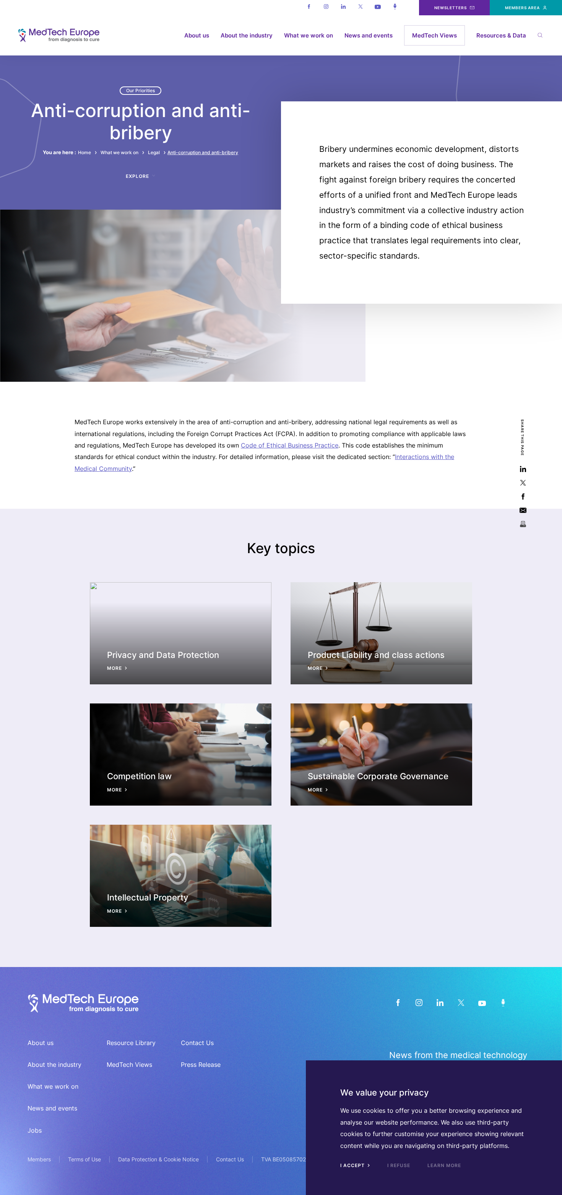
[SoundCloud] (503, 1002)
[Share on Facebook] (523, 496)
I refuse (398, 1165)
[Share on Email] (523, 510)
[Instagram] (326, 7)
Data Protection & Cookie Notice (158, 1159)
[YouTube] (482, 1002)
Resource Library (131, 1043)
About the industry (247, 35)
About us (196, 35)
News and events (368, 35)
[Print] (523, 524)
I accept (353, 1165)
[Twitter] (360, 7)
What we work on (308, 35)
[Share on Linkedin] (523, 468)
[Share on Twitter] (523, 482)
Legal (154, 152)
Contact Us (197, 1043)
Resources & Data (501, 35)
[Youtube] (377, 7)
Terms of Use (84, 1159)
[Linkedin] (343, 7)
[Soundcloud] (394, 7)
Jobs (35, 1130)
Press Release (201, 1064)
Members (39, 1159)
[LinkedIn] (439, 1002)
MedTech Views (434, 35)
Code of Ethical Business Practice (289, 445)
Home (84, 152)
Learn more (444, 1165)
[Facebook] (308, 7)
